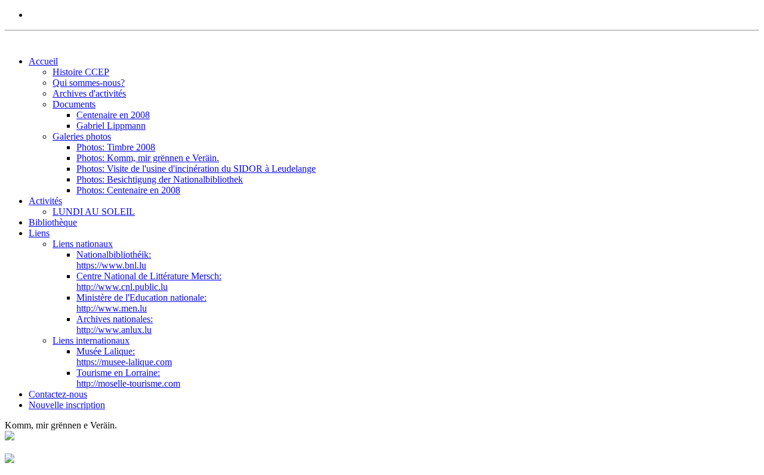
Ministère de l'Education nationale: (141, 302)
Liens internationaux (91, 340)
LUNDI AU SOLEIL (94, 211)
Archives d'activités (89, 93)
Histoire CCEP (81, 72)
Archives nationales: (114, 324)
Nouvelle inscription (67, 405)
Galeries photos (82, 136)
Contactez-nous (58, 394)
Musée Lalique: (124, 356)
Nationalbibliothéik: (113, 259)
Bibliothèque (53, 222)
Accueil (43, 61)
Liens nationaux (83, 244)
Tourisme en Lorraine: (128, 378)
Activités (45, 201)
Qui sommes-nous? (89, 83)
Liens (39, 233)
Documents (74, 104)
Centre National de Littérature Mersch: (148, 281)
